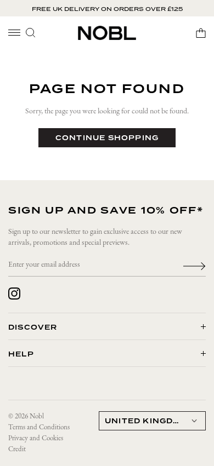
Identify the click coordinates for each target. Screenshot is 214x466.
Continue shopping (107, 138)
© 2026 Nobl (26, 416)
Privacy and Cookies (35, 438)
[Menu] (14, 33)
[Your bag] (201, 33)
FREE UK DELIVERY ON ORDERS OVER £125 (107, 9)
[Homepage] (107, 33)
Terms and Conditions (39, 427)
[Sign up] (194, 265)
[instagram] (14, 293)
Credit (17, 449)
